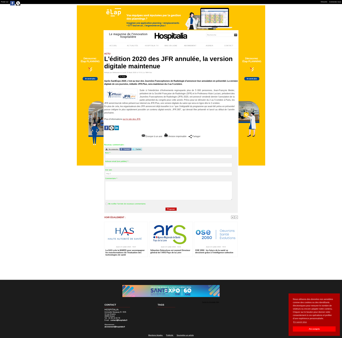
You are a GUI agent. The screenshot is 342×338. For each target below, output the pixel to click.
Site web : (109, 170)
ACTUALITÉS (132, 45)
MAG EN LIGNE (171, 45)
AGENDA (209, 45)
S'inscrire (324, 2)
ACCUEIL (113, 45)
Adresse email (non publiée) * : (117, 161)
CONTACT (228, 45)
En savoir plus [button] (300, 322)
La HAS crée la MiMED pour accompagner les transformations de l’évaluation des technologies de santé (125, 252)
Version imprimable (177, 136)
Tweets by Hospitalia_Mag (210, 302)
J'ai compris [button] (314, 329)
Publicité (170, 335)
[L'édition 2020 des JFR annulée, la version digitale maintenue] (121, 89)
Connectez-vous (335, 2)
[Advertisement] (171, 267)
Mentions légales (155, 335)
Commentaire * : (111, 178)
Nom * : (108, 153)
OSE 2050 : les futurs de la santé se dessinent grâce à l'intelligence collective (214, 251)
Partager (196, 136)
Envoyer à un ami (153, 136)
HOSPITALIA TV (151, 45)
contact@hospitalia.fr (118, 320)
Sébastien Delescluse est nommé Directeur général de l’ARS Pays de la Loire (170, 251)
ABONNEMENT (190, 45)
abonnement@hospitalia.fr (114, 327)
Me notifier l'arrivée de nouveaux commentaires (127, 204)
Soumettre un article (185, 335)
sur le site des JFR (131, 119)
